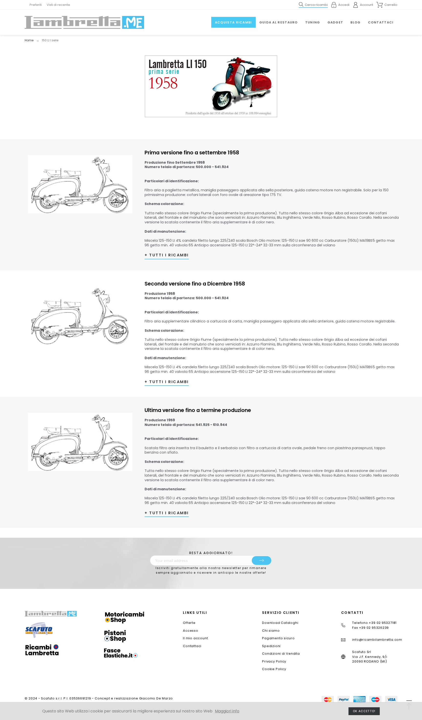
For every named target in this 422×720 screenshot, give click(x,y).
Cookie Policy (274, 669)
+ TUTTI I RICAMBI (167, 255)
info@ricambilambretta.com (377, 639)
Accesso (190, 630)
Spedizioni (271, 646)
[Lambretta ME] (84, 22)
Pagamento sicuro (278, 638)
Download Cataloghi (280, 622)
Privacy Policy (274, 661)
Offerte (189, 622)
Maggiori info (227, 711)
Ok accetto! (364, 711)
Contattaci (192, 646)
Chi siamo (271, 630)
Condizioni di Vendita (281, 653)
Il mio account (195, 638)
